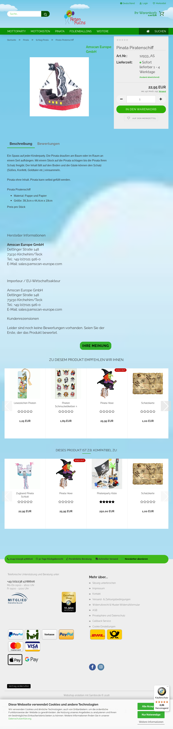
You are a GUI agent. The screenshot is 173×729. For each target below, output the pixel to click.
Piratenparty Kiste (107, 493)
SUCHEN (160, 31)
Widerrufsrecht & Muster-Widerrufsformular (116, 604)
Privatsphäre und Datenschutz (108, 615)
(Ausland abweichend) (149, 77)
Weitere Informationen (151, 722)
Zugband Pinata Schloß (25, 495)
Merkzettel (160, 3)
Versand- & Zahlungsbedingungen (111, 599)
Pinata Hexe (107, 403)
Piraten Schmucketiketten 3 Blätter (66, 404)
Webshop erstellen (74, 695)
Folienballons (81, 31)
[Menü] (168, 687)
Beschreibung (21, 144)
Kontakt (96, 593)
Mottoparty (16, 31)
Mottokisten (40, 31)
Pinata (60, 31)
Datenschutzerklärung (19, 718)
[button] (121, 99)
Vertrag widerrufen (19, 686)
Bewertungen (48, 144)
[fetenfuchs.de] (75, 17)
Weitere (103, 31)
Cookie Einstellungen (103, 626)
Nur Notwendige (151, 714)
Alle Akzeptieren (151, 706)
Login (145, 3)
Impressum (98, 588)
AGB (94, 610)
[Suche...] (45, 14)
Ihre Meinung (95, 346)
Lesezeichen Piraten (25, 403)
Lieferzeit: (124, 62)
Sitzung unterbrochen (104, 583)
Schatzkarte (147, 403)
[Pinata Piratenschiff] (59, 86)
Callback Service (101, 621)
